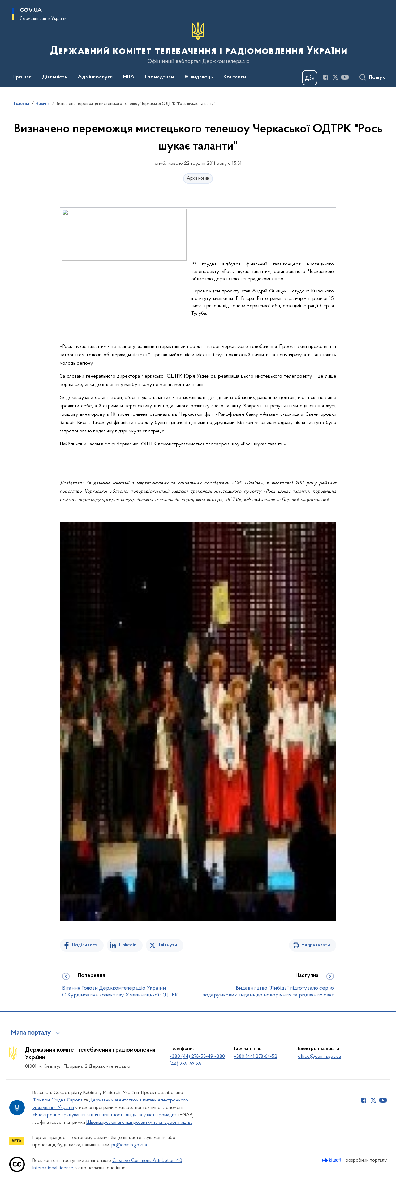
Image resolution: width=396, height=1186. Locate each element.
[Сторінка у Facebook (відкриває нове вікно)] (325, 77)
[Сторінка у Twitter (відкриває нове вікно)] (335, 77)
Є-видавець (199, 77)
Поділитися (84, 945)
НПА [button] (129, 77)
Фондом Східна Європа (57, 1100)
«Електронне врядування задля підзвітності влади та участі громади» (104, 1115)
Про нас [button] (22, 77)
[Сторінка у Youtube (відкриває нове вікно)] (345, 77)
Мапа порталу (31, 1033)
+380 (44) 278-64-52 (255, 1056)
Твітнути (167, 945)
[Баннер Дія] (309, 77)
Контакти (234, 77)
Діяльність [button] (54, 77)
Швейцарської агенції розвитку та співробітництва (139, 1122)
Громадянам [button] (159, 77)
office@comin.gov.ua (319, 1056)
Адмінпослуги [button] (95, 77)
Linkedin (127, 945)
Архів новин (198, 178)
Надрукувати (315, 945)
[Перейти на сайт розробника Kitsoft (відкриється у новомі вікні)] (332, 1160)
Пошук (377, 78)
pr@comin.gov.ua (129, 1145)
